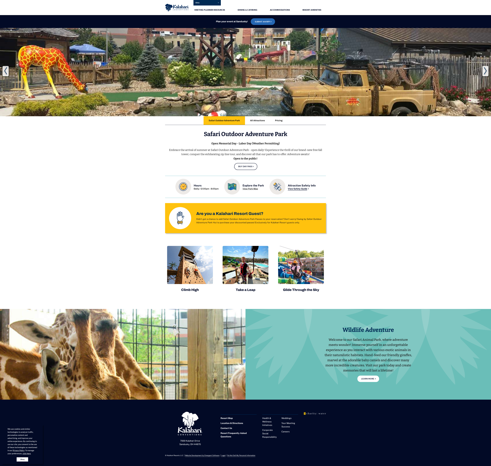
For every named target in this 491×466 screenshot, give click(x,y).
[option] (224, 120)
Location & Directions (232, 423)
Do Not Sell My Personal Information (241, 455)
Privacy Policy (18, 450)
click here (27, 453)
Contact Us (226, 428)
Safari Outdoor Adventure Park (224, 120)
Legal (223, 455)
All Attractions (257, 120)
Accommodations (280, 10)
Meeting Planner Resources (209, 10)
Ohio (197, 3)
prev (6, 71)
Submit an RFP (262, 21)
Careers (285, 431)
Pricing (278, 120)
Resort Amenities (312, 10)
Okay (22, 459)
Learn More (367, 379)
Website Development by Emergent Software (202, 455)
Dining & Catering (247, 10)
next (485, 71)
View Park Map (250, 188)
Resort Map (227, 418)
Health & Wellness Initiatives (267, 421)
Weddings (286, 418)
